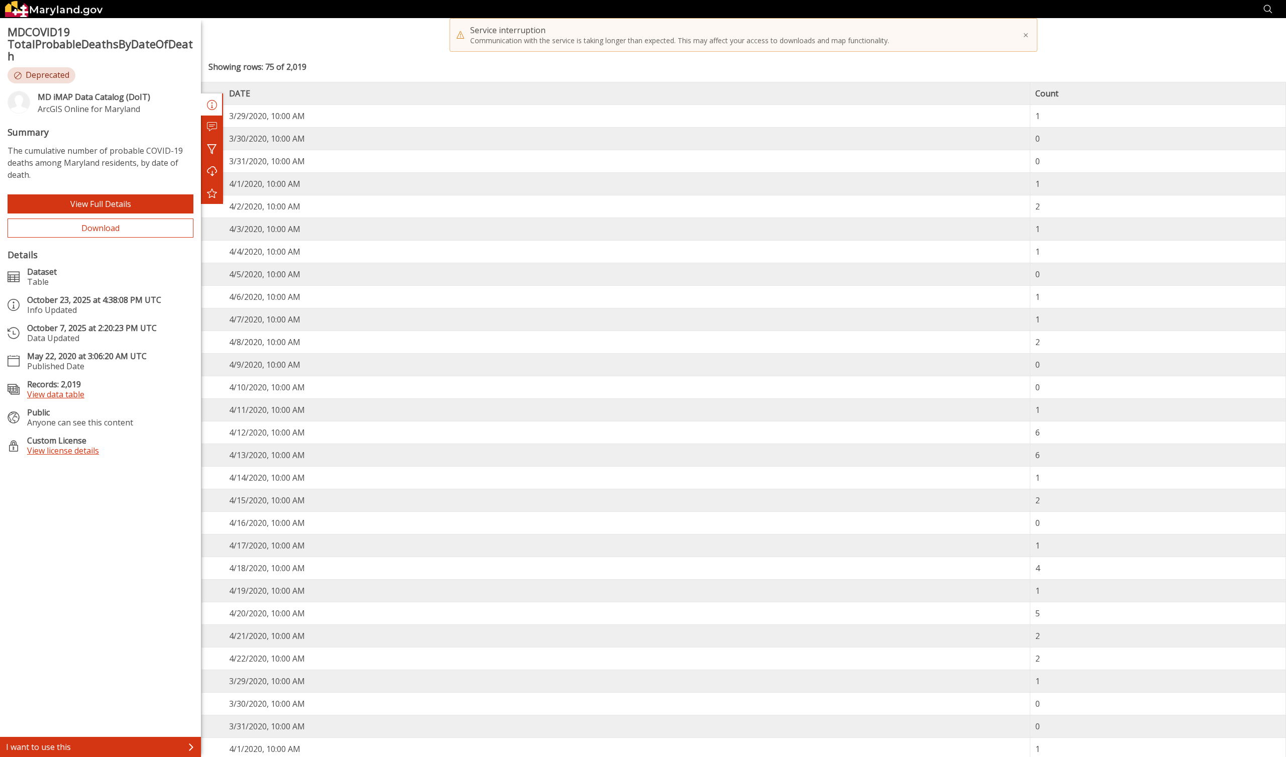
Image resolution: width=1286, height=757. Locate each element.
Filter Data (212, 149)
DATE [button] (239, 93)
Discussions (212, 127)
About (212, 104)
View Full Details (100, 203)
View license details (63, 450)
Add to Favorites (212, 193)
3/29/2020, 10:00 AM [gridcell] (267, 116)
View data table (55, 394)
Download (100, 228)
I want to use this (38, 746)
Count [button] (1046, 93)
